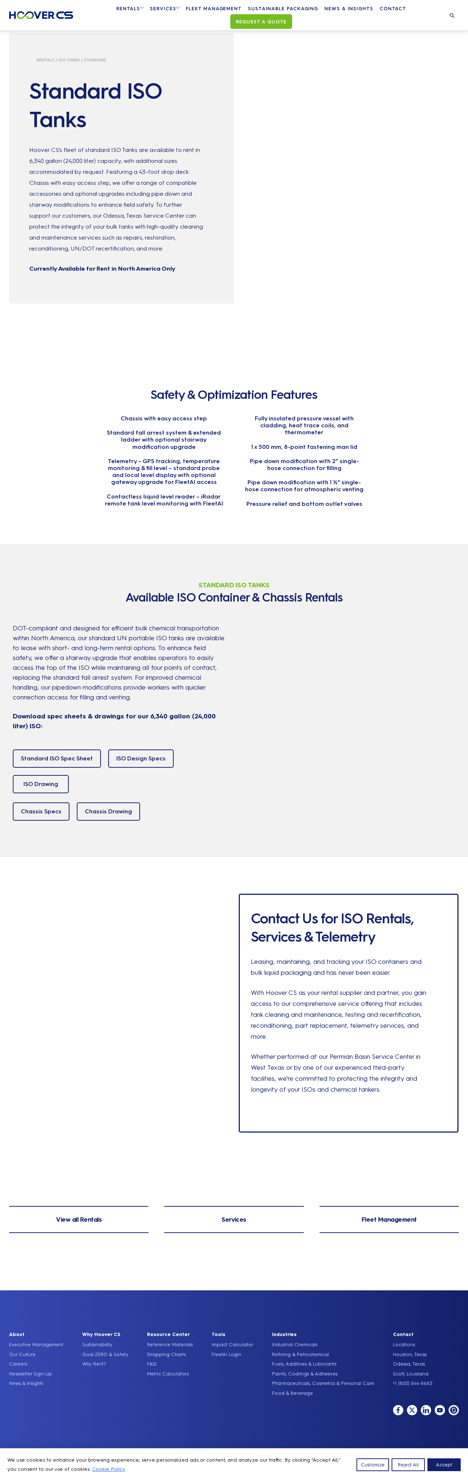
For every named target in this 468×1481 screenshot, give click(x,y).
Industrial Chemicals (294, 1344)
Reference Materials (170, 1344)
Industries (284, 1334)
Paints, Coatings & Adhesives (304, 1374)
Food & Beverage (292, 1393)
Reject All (408, 1464)
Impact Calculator (232, 1344)
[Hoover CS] (41, 17)
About (16, 1334)
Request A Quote (261, 21)
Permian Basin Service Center (372, 1057)
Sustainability (97, 1344)
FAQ (151, 1364)
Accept (444, 1464)
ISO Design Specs (141, 758)
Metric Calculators (168, 1374)
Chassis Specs (41, 811)
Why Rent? (94, 1364)
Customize (373, 1464)
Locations (404, 1344)
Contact (393, 8)
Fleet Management (214, 8)
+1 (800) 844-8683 (413, 1383)
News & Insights (348, 8)
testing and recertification (382, 1015)
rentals (45, 60)
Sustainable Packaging (283, 8)
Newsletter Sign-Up (30, 1374)
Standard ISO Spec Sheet (57, 758)
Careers (18, 1364)
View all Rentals (79, 1219)
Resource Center (168, 1334)
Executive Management (36, 1344)
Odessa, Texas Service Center (143, 215)
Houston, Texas (410, 1354)
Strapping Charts (166, 1354)
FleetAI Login (226, 1354)
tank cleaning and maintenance (296, 1015)
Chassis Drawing (108, 811)
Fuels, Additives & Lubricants (304, 1364)
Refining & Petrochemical (300, 1354)
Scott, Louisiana (411, 1374)
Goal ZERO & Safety (105, 1354)
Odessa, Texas (409, 1364)
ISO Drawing (40, 783)
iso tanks (69, 60)
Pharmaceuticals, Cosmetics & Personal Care (323, 1383)
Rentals (128, 8)
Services (163, 8)
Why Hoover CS (101, 1334)
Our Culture (22, 1354)
